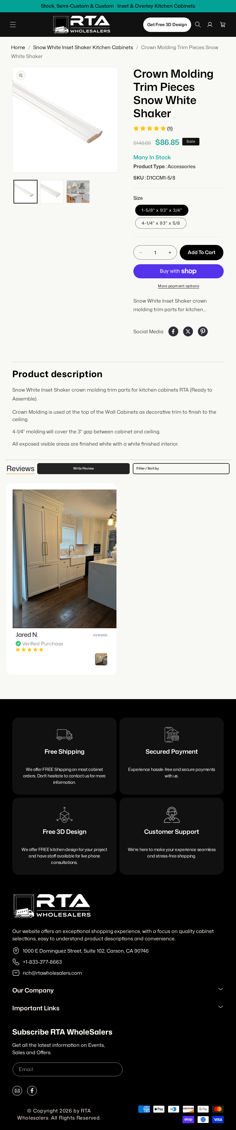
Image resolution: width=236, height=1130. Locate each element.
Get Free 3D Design (167, 24)
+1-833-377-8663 (42, 961)
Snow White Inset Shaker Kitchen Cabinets (83, 47)
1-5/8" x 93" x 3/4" (162, 210)
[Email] (17, 1092)
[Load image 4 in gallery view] (78, 191)
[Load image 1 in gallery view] (25, 191)
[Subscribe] (116, 1069)
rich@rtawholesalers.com (52, 972)
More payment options (178, 285)
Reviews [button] (20, 468)
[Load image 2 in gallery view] (52, 191)
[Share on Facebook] (173, 331)
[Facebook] (32, 1092)
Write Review (83, 468)
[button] (13, 24)
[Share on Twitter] (188, 331)
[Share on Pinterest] (203, 331)
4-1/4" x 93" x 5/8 (161, 223)
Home (18, 47)
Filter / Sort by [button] (147, 468)
